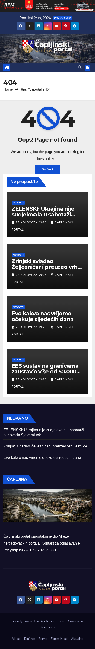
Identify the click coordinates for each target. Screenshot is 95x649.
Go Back (47, 169)
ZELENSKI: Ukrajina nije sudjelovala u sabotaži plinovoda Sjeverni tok (43, 214)
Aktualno (77, 638)
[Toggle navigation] (44, 67)
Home (8, 89)
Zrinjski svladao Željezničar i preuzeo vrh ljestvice (44, 267)
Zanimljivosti (59, 638)
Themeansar (47, 627)
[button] (80, 67)
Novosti (18, 202)
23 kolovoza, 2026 (32, 222)
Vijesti (16, 638)
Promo (42, 638)
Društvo (29, 638)
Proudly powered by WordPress (33, 621)
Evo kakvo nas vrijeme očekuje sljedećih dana (43, 316)
